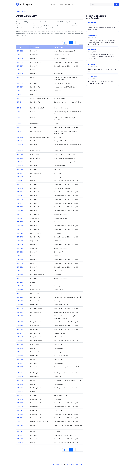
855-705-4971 (92, 77)
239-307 (20, 77)
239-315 (19, 112)
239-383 (20, 380)
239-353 (20, 263)
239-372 (20, 337)
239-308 (20, 83)
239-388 (20, 399)
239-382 (20, 376)
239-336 (20, 199)
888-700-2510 (92, 50)
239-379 (20, 363)
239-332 (20, 184)
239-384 (20, 384)
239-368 (20, 322)
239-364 (20, 304)
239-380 (20, 367)
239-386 (20, 391)
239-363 (20, 301)
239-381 (19, 373)
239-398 (20, 425)
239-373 (20, 340)
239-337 (20, 203)
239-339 (20, 211)
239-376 (19, 352)
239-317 (19, 124)
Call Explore (26, 4)
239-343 (20, 226)
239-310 (19, 91)
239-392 (20, 410)
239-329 (20, 173)
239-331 (19, 180)
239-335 (20, 196)
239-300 (20, 51)
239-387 (20, 395)
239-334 (20, 192)
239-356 (20, 274)
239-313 (19, 102)
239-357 (20, 278)
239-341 (19, 218)
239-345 (20, 233)
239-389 (20, 403)
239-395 (20, 422)
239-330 (20, 177)
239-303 (20, 62)
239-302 (20, 58)
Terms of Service (58, 464)
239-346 (20, 237)
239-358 (20, 282)
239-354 (20, 267)
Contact (79, 464)
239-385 (20, 388)
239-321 (19, 141)
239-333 (20, 188)
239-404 (20, 443)
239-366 (19, 312)
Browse (23, 11)
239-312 (19, 98)
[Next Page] (81, 43)
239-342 (20, 222)
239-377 (20, 355)
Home (53, 4)
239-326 (20, 162)
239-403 (20, 439)
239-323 (20, 150)
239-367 (20, 316)
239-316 (19, 118)
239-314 (19, 108)
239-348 (20, 244)
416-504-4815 (92, 64)
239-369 (19, 325)
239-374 (20, 344)
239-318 (19, 127)
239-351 (19, 256)
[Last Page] (64, 43)
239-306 (20, 73)
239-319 (19, 131)
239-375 (20, 348)
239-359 (20, 286)
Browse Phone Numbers (66, 4)
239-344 (20, 229)
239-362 (20, 297)
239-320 (20, 137)
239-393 (20, 414)
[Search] (116, 4)
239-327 (20, 165)
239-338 (20, 207)
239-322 (20, 144)
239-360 (20, 289)
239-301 (19, 55)
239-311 (19, 94)
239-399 (19, 431)
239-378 (20, 359)
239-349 (20, 248)
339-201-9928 (92, 35)
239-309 (20, 87)
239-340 (20, 214)
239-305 (20, 70)
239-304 (20, 66)
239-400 (20, 435)
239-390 (20, 407)
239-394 (20, 418)
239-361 (19, 293)
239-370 (20, 329)
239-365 (20, 308)
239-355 (20, 271)
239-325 (20, 158)
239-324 (20, 154)
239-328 (20, 169)
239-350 (20, 252)
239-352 (20, 259)
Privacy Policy (70, 464)
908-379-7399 (92, 23)
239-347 (20, 241)
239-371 (19, 333)
